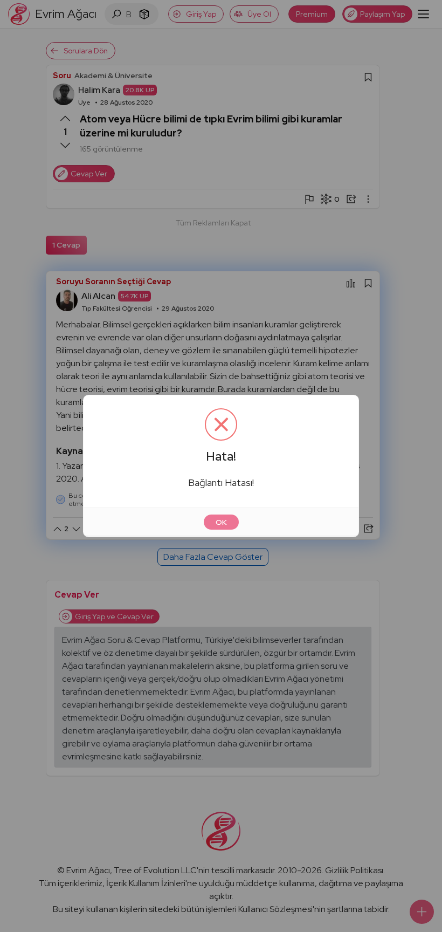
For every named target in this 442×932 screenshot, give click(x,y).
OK (221, 522)
